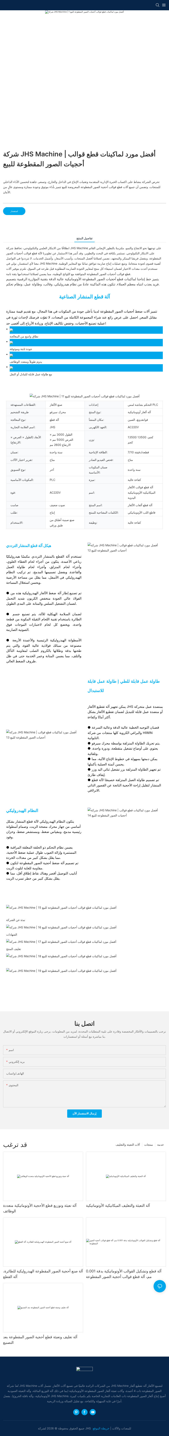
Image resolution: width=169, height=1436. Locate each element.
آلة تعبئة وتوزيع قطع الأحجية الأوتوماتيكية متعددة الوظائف (39, 1208)
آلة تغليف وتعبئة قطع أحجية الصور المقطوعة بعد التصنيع (40, 1340)
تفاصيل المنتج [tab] (84, 238)
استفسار (14, 211)
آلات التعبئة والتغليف (128, 1144)
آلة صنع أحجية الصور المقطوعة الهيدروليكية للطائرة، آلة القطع (43, 1274)
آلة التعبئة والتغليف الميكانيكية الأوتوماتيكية (118, 1205)
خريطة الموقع (101, 1428)
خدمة (160, 1144)
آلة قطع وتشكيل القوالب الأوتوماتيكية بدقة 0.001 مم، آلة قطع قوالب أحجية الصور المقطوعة (123, 1274)
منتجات (148, 1144)
